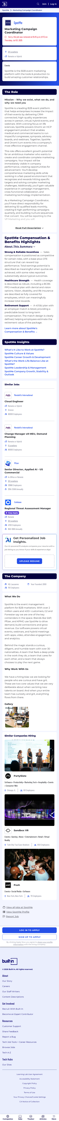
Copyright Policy (29, 1083)
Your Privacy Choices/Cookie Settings (29, 1097)
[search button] (38, 4)
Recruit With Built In (12, 1009)
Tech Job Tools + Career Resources (19, 1042)
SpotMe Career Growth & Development (28, 357)
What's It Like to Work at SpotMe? (24, 349)
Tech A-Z (6, 1052)
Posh (17, 885)
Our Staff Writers (11, 991)
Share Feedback (10, 1031)
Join (44, 4)
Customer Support (11, 1026)
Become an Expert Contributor (17, 1014)
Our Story (7, 981)
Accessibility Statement (29, 1079)
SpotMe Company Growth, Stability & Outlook (26, 373)
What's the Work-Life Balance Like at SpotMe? (26, 362)
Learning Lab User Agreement (30, 1074)
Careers (6, 986)
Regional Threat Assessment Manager (28, 508)
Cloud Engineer (14, 401)
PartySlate (20, 776)
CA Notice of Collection (29, 1102)
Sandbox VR (21, 830)
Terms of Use (29, 1092)
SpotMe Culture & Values (19, 353)
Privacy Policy (29, 1088)
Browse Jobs (8, 1047)
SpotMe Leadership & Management (25, 367)
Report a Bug (9, 1036)
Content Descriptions (13, 997)
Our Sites (7, 1064)
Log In (53, 4)
